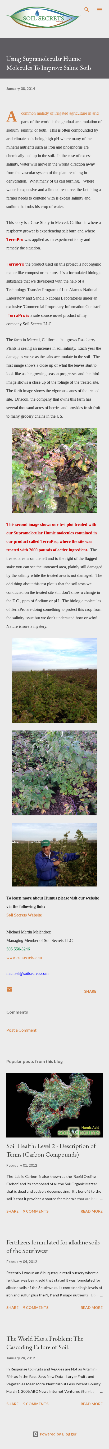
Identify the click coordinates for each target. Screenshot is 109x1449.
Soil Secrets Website (24, 915)
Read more (92, 1211)
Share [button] (90, 991)
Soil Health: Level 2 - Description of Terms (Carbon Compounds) (51, 1150)
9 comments (35, 1211)
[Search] (87, 9)
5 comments (35, 1404)
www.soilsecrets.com (24, 957)
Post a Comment (21, 1029)
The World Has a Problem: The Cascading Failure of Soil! (44, 1342)
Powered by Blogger (57, 1434)
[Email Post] (9, 991)
